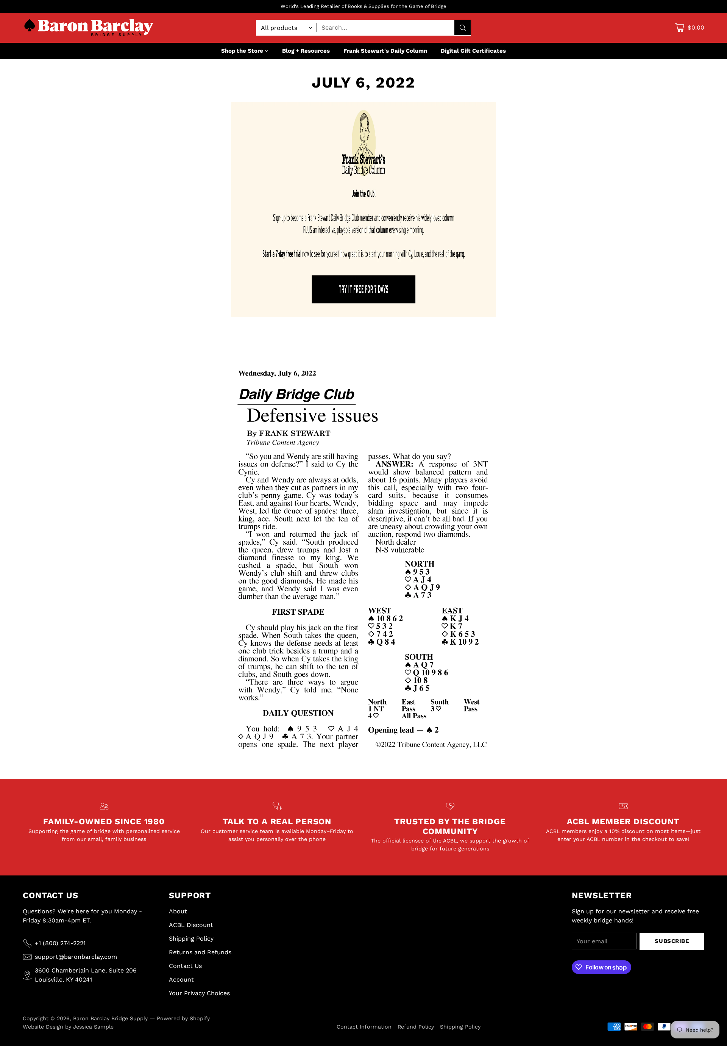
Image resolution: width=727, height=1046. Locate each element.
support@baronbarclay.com (76, 956)
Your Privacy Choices (199, 993)
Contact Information (364, 1027)
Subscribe (672, 941)
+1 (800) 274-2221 (60, 943)
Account (181, 979)
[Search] (462, 28)
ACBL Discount (191, 925)
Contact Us (185, 965)
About (178, 911)
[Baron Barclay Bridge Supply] (89, 28)
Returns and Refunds (200, 952)
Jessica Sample (93, 1027)
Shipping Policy (191, 938)
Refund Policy (416, 1027)
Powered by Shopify (183, 1018)
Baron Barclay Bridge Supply (110, 1018)
